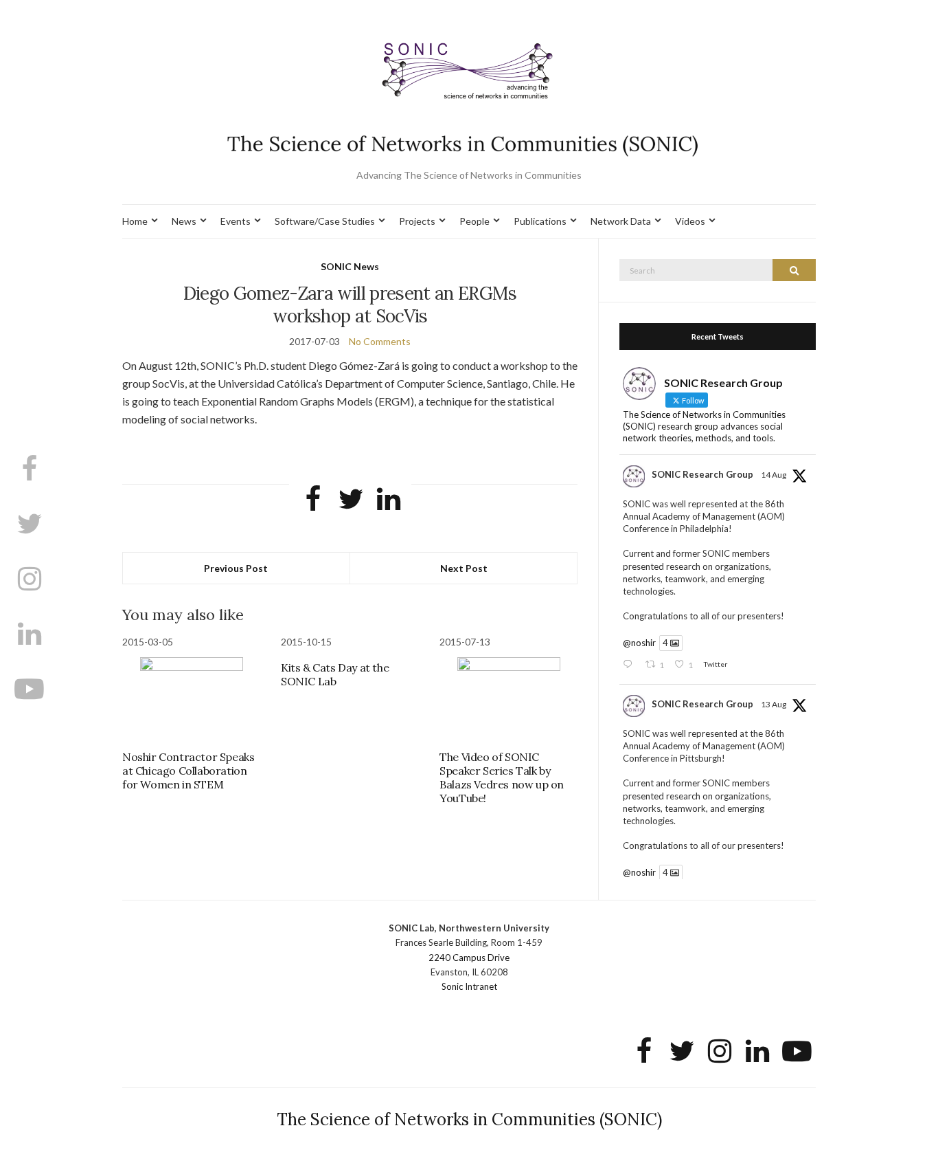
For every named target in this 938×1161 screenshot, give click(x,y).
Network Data (621, 221)
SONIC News (350, 266)
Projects (417, 221)
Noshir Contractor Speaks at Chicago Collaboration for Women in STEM (188, 770)
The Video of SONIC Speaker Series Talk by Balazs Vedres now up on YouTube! (501, 777)
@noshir (639, 642)
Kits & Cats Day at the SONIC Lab (335, 674)
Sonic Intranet (469, 986)
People (474, 221)
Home (135, 221)
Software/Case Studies (325, 221)
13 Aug (773, 704)
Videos (690, 221)
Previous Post (236, 568)
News (184, 221)
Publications (540, 221)
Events (235, 221)
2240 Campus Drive (469, 957)
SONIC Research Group (702, 474)
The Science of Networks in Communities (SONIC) (469, 1119)
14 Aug (773, 474)
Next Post (464, 568)
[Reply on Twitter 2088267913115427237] (630, 665)
